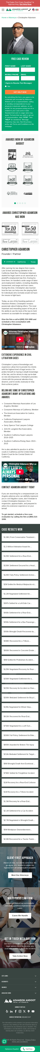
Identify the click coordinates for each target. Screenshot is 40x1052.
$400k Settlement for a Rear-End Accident (17, 613)
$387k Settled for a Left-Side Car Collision (17, 603)
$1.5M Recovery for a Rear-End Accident (16, 801)
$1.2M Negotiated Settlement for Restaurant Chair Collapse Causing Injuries (18, 594)
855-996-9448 (29, 10)
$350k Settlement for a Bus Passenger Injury (19, 622)
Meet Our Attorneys (20, 875)
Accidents (5, 982)
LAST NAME (26, 66)
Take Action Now (20, 956)
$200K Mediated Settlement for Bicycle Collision (19, 698)
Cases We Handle (20, 916)
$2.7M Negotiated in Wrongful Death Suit (18, 820)
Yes (8, 86)
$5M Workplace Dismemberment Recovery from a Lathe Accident (17, 830)
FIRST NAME (10, 66)
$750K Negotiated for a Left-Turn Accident (17, 726)
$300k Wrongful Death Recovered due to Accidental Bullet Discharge (19, 632)
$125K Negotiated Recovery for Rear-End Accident (19, 669)
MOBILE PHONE (12, 74)
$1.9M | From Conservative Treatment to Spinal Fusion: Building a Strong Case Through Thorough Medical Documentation (20, 537)
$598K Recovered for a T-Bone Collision (16, 641)
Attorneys (12, 18)
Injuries (4, 987)
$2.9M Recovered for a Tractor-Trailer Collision (19, 839)
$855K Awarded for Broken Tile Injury (19, 745)
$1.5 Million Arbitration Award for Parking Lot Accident (17, 547)
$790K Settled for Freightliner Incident (19, 773)
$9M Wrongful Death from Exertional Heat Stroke (18, 764)
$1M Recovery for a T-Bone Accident (18, 792)
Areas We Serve (6, 993)
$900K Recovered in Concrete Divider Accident (19, 650)
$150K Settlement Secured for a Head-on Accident (19, 566)
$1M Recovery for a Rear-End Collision (20, 782)
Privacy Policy (30, 1040)
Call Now (29, 1049)
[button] (15, 203)
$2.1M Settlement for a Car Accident (18, 811)
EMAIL (24, 74)
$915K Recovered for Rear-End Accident (16, 717)
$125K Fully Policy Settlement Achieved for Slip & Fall (20, 575)
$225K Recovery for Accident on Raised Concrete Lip (20, 688)
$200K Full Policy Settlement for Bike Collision (19, 735)
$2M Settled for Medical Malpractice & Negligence (19, 584)
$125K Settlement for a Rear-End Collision (17, 556)
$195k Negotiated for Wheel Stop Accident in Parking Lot (17, 707)
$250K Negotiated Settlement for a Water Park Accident (18, 679)
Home (4, 18)
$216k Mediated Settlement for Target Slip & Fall (19, 754)
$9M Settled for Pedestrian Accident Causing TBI (18, 660)
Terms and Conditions (20, 1041)
